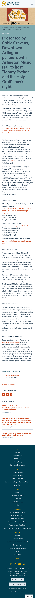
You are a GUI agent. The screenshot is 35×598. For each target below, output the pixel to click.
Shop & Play (17, 459)
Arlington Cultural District (11, 342)
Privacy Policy (15, 591)
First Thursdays (17, 479)
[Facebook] (11, 564)
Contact (17, 551)
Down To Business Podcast (17, 522)
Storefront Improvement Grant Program (17, 528)
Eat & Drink (17, 452)
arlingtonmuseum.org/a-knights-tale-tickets (17, 226)
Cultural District (17, 539)
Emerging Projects (17, 515)
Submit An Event (17, 584)
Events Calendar (17, 472)
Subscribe (16, 579)
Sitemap (22, 591)
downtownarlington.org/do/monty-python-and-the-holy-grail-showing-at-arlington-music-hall (16, 210)
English (28, 596)
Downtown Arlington (20, 588)
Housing (17, 492)
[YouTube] (19, 564)
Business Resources (17, 519)
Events (17, 469)
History (17, 535)
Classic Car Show (17, 475)
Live (17, 489)
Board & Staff (17, 545)
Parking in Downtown (17, 465)
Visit (17, 449)
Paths (17, 505)
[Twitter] (15, 564)
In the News (17, 554)
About (17, 532)
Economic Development (17, 512)
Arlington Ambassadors (18, 548)
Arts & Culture (17, 455)
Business (17, 509)
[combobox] (29, 596)
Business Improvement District (17, 542)
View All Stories (9, 385)
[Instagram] (23, 564)
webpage (12, 161)
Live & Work (17, 462)
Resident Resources (17, 502)
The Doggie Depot (17, 495)
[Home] (11, 3)
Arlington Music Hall (13, 375)
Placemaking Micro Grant (17, 525)
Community (17, 499)
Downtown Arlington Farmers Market (17, 482)
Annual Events (17, 485)
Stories (18, 558)
